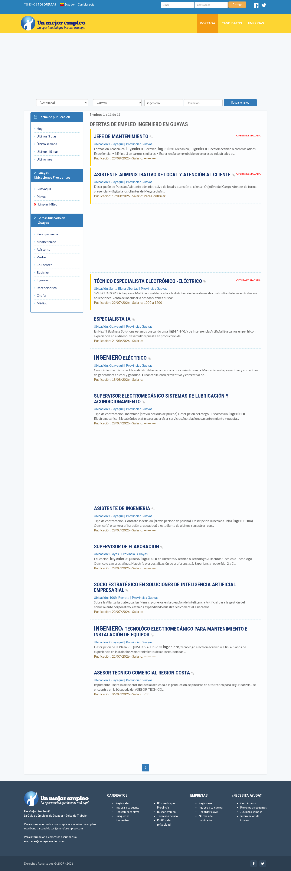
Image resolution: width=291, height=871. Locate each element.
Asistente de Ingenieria (122, 508)
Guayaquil (43, 189)
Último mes (44, 159)
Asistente (43, 249)
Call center (44, 265)
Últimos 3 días (46, 136)
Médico (41, 303)
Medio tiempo (46, 242)
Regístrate (122, 803)
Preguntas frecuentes (253, 807)
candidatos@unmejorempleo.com (61, 828)
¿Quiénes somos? (251, 811)
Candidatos (232, 23)
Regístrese (205, 803)
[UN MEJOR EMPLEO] (55, 19)
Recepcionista (46, 288)
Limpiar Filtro (47, 204)
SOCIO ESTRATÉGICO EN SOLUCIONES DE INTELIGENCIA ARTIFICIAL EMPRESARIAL (165, 587)
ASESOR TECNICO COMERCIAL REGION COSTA (142, 673)
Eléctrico (121, 358)
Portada (207, 23)
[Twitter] (263, 6)
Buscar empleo (240, 102)
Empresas (256, 23)
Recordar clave (208, 811)
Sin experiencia (47, 234)
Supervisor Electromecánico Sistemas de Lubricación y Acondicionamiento (161, 398)
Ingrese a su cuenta (211, 807)
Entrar (237, 5)
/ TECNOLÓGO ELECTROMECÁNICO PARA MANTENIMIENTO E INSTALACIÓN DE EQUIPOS (171, 632)
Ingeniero (43, 280)
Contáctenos (248, 803)
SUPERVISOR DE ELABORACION (127, 547)
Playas (41, 196)
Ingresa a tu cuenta (127, 807)
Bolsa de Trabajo (76, 815)
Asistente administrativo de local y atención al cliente (163, 175)
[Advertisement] (145, 67)
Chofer (41, 295)
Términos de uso (167, 816)
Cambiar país (86, 4)
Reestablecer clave (127, 811)
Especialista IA (113, 319)
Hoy (39, 128)
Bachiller (42, 272)
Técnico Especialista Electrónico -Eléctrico (148, 281)
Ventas (41, 257)
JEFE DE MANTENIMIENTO (122, 136)
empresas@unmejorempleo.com (44, 841)
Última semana (46, 144)
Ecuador (69, 4)
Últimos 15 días (47, 151)
